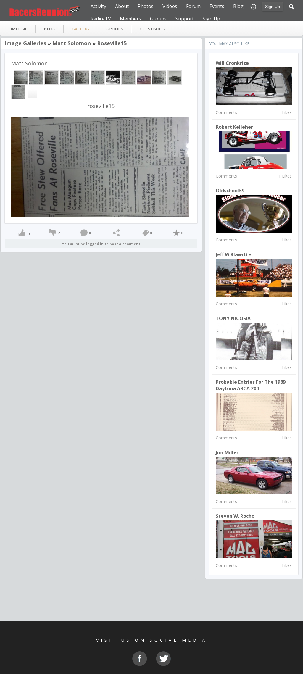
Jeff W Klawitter (234, 254)
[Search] (292, 6)
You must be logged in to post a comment (101, 243)
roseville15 (112, 43)
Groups (158, 18)
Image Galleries (25, 43)
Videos (169, 6)
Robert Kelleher (234, 127)
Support (184, 18)
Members (130, 18)
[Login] (253, 6)
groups (114, 29)
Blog (238, 6)
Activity (98, 6)
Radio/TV (101, 18)
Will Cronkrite (232, 63)
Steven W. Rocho (235, 516)
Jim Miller (227, 452)
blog (49, 29)
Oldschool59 (230, 190)
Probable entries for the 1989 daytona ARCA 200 (251, 385)
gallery (81, 29)
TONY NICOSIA (233, 318)
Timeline (17, 29)
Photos (146, 6)
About (122, 6)
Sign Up (272, 6)
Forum (193, 6)
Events (216, 6)
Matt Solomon (71, 43)
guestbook (152, 29)
